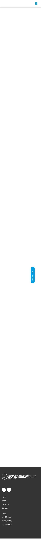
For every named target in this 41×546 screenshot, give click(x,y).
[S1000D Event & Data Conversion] (20, 84)
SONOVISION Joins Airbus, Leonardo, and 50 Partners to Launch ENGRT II (20, 32)
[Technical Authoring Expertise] (20, 189)
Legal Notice (6, 517)
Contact (4, 508)
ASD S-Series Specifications (20, 420)
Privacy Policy (7, 521)
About (4, 501)
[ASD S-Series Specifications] (20, 331)
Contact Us (33, 276)
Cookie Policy (7, 524)
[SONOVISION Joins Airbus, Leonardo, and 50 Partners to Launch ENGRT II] (20, 16)
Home (4, 497)
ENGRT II (16, 63)
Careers (4, 513)
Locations (5, 504)
